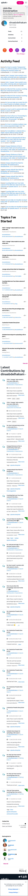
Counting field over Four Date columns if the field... (13, 282)
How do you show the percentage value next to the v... (13, 309)
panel (18, 398)
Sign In (20, 2)
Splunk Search (16, 141)
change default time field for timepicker (13, 269)
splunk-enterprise (15, 465)
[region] (14, 888)
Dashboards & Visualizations (9, 231)
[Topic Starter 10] (5, 50)
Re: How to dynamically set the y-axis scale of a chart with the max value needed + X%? (13, 139)
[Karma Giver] (23, 50)
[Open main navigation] (26, 2)
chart (13, 398)
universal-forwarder (12, 814)
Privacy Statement (13, 889)
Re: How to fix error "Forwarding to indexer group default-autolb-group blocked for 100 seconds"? (14, 117)
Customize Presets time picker (11, 322)
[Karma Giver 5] (17, 50)
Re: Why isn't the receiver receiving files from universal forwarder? (14, 89)
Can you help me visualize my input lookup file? (12, 296)
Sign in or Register (18, 14)
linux (11, 809)
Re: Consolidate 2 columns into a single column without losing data (13, 131)
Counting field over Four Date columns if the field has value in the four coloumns (13, 184)
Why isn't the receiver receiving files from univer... (14, 349)
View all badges (21, 53)
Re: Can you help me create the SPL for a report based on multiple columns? (14, 103)
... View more (20, 395)
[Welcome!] (11, 50)
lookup (16, 538)
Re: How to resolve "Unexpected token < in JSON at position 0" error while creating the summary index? (13, 68)
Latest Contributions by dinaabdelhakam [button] (13, 370)
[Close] (25, 882)
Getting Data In (6, 352)
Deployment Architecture (8, 245)
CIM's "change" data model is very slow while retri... (13, 228)
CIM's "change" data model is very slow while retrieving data (14, 76)
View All (25, 363)
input (11, 538)
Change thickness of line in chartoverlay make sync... (13, 256)
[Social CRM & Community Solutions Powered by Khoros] (22, 870)
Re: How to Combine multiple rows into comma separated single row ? (14, 125)
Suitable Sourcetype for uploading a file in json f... (14, 335)
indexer (14, 421)
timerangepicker (11, 491)
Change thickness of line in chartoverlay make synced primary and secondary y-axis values (13, 147)
